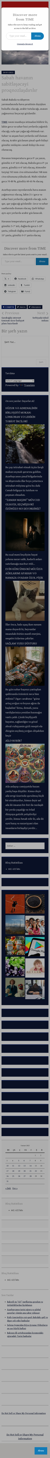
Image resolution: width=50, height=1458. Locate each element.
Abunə (38, 36)
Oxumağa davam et (25, 44)
